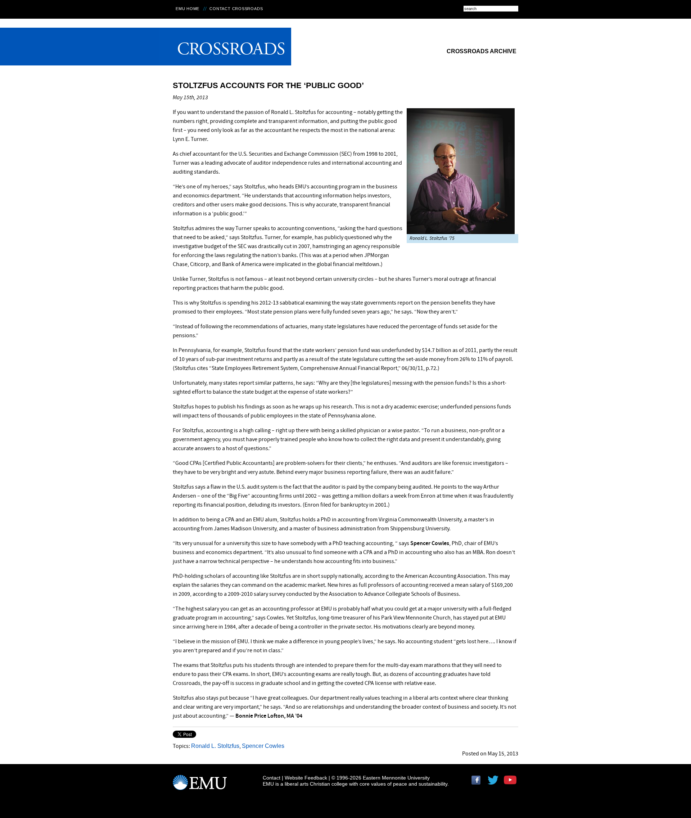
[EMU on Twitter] (495, 783)
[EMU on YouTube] (511, 783)
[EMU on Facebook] (478, 783)
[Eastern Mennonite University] (200, 785)
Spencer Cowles (263, 746)
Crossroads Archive (481, 51)
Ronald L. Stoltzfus (215, 746)
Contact (271, 778)
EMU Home (187, 8)
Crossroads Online (225, 46)
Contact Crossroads (236, 8)
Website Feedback (306, 778)
